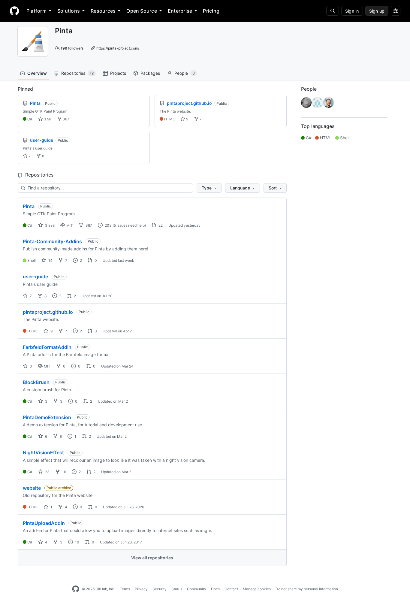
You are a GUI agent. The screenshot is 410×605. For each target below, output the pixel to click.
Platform (36, 11)
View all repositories (152, 557)
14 (50, 260)
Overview (37, 73)
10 (76, 542)
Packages (150, 73)
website (32, 488)
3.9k (47, 119)
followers (72, 48)
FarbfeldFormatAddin (47, 347)
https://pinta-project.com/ (117, 48)
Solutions (68, 11)
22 (160, 225)
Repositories (77, 73)
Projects (118, 73)
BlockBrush (36, 382)
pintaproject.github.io (48, 312)
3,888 (49, 225)
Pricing (211, 11)
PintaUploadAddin (44, 523)
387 (65, 119)
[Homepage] (14, 11)
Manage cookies (257, 589)
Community (196, 589)
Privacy (141, 589)
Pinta (29, 206)
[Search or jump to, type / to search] (332, 11)
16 (63, 472)
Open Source (141, 11)
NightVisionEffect (43, 452)
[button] (209, 188)
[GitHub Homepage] (75, 589)
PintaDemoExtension (47, 417)
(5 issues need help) (129, 225)
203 (108, 225)
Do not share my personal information (307, 589)
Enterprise (180, 11)
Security (159, 589)
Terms (125, 589)
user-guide (35, 277)
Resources (103, 11)
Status (176, 589)
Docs (215, 589)
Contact (231, 589)
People (184, 73)
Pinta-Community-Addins (52, 241)
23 (47, 472)
